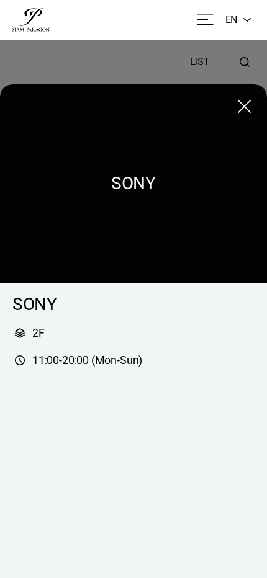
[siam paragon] (31, 20)
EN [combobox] (231, 19)
